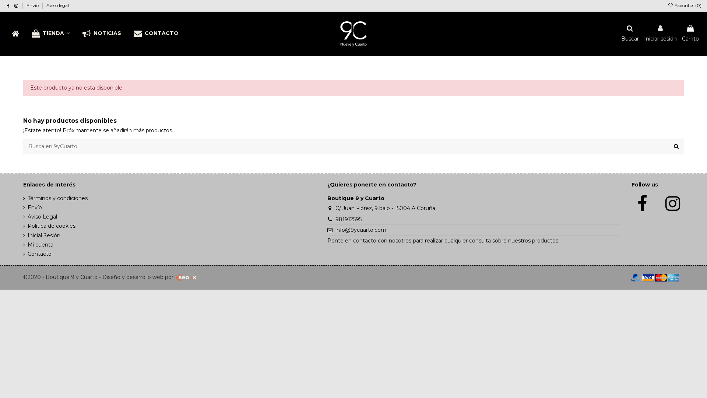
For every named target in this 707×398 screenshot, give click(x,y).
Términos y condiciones (58, 198)
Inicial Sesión (44, 235)
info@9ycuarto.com (360, 230)
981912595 (348, 219)
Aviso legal (57, 5)
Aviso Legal (42, 216)
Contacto (40, 254)
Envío (33, 5)
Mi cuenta (40, 244)
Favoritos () (687, 5)
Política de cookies (51, 226)
